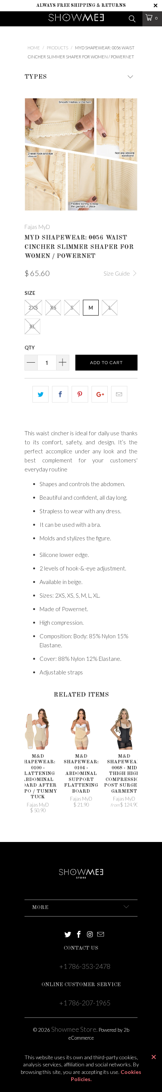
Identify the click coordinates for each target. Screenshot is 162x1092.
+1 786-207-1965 (84, 1003)
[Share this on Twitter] (40, 394)
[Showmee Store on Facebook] (78, 935)
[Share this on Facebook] (60, 394)
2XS (33, 308)
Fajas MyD (37, 226)
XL (32, 326)
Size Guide (117, 273)
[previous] (31, 154)
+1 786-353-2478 (84, 966)
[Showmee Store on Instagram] (90, 935)
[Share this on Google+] (100, 394)
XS (53, 308)
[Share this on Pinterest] (80, 394)
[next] (130, 154)
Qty (29, 348)
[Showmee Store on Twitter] (67, 935)
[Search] (132, 18)
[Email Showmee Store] (100, 935)
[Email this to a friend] (119, 394)
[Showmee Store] (76, 18)
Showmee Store (73, 1029)
